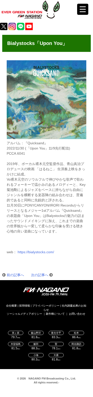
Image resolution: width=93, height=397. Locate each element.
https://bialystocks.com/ (36, 252)
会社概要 (11, 305)
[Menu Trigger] (82, 9)
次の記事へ (39, 275)
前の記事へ (15, 275)
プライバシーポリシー (46, 305)
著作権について (55, 313)
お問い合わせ (77, 313)
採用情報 (24, 305)
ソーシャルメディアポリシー (24, 313)
